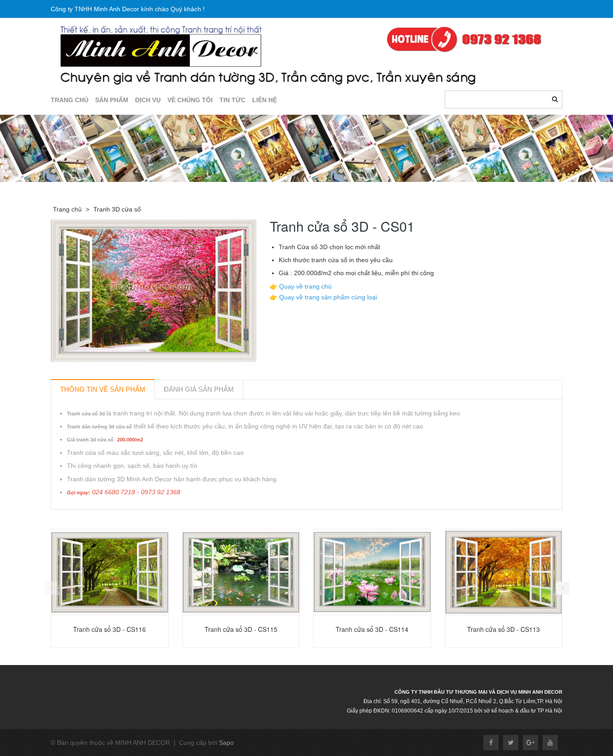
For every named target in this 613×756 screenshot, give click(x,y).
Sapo (226, 742)
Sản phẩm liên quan (99, 519)
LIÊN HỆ (264, 100)
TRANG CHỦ (69, 100)
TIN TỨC (232, 100)
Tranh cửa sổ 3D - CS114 (372, 629)
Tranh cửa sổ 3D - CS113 (503, 629)
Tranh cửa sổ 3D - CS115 (241, 629)
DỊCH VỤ (148, 100)
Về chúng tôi (190, 100)
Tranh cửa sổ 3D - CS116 (109, 629)
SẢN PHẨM (111, 100)
